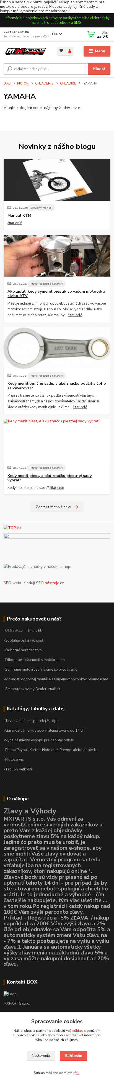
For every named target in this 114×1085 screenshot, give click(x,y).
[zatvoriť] (107, 19)
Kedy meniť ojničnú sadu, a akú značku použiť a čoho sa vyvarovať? (56, 385)
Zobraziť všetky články (53, 507)
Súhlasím (73, 1055)
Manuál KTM (19, 215)
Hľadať (99, 69)
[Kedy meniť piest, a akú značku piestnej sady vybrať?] (57, 440)
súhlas (77, 1030)
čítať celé (14, 223)
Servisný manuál (41, 208)
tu (77, 1073)
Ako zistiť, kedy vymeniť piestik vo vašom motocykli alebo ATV (56, 293)
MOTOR (22, 83)
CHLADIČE (68, 83)
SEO (7, 583)
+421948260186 (16, 32)
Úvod (7, 83)
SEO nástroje (47, 583)
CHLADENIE (44, 83)
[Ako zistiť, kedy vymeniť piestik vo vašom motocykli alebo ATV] (57, 256)
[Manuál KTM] (57, 180)
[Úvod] (26, 51)
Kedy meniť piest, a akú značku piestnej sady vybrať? (49, 478)
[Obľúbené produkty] (61, 51)
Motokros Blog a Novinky (46, 284)
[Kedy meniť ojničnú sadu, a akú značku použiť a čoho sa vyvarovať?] (57, 348)
